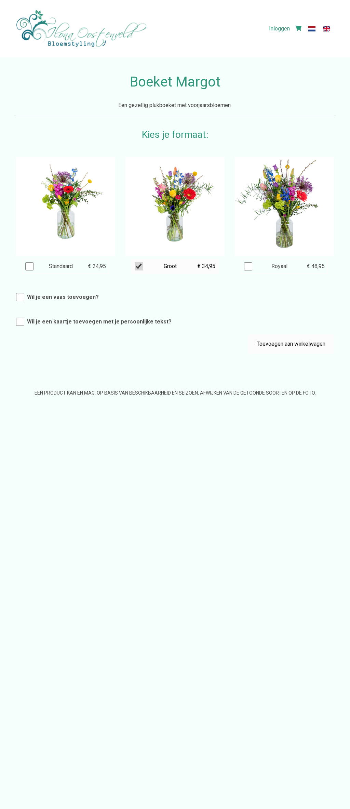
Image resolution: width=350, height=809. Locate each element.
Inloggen (279, 28)
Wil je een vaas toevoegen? (63, 297)
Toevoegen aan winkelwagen (291, 344)
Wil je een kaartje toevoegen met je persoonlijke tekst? (99, 321)
